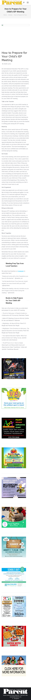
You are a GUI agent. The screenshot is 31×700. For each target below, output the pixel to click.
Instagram (21, 271)
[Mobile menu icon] (27, 2)
